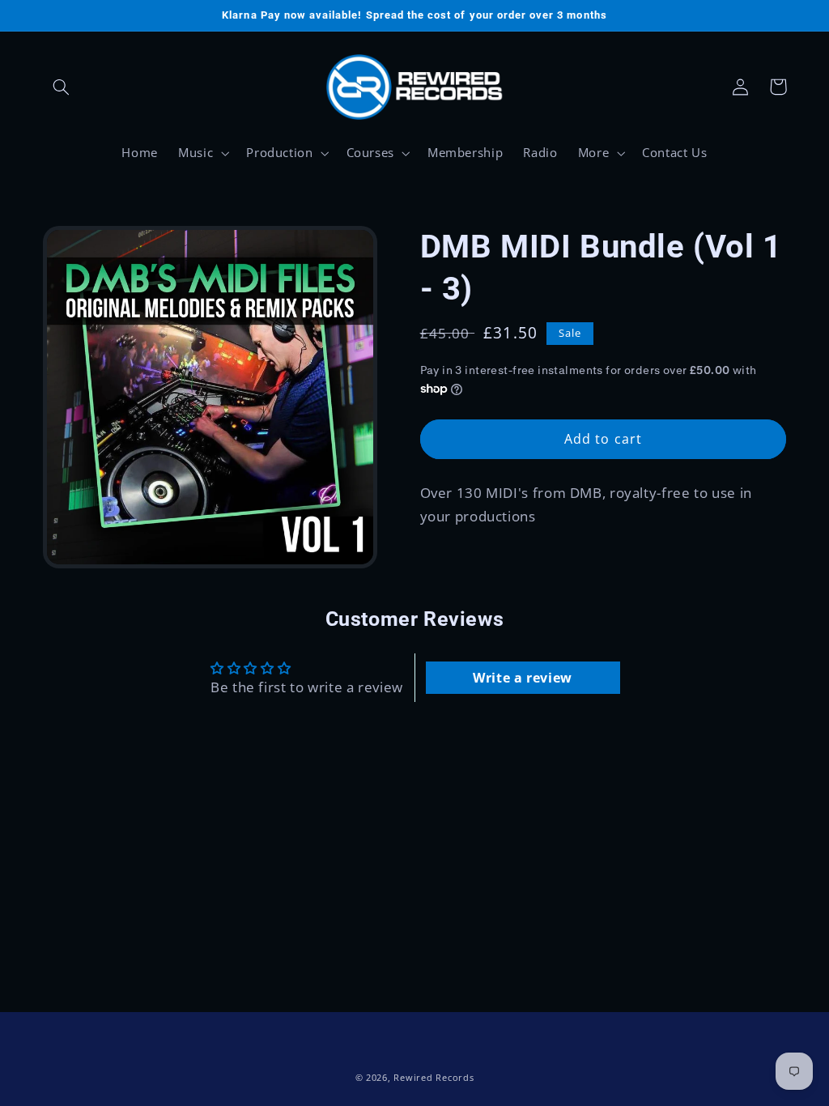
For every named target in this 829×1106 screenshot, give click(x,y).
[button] (61, 86)
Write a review (522, 678)
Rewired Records (433, 1077)
